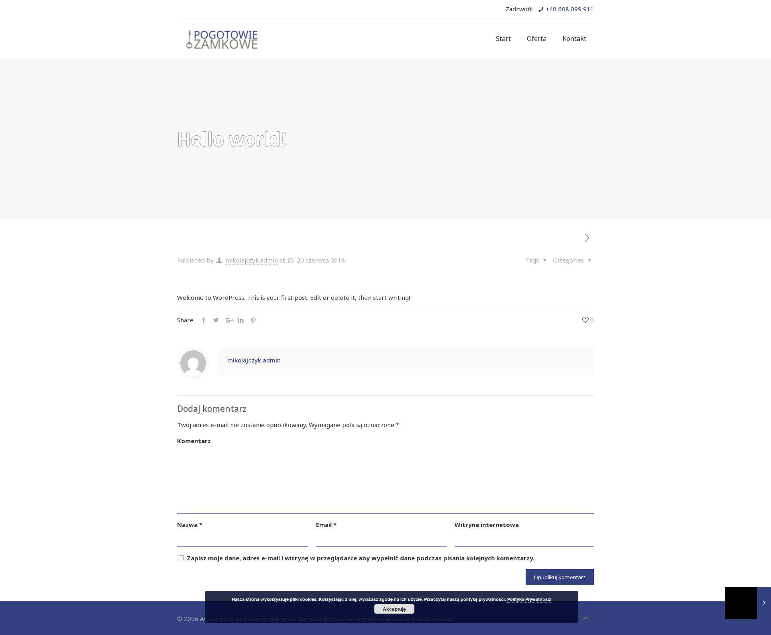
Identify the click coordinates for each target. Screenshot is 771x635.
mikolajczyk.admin (251, 260)
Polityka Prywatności (529, 599)
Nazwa (189, 525)
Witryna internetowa (487, 525)
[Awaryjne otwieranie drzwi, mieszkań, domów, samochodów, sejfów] (222, 38)
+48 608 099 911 (570, 9)
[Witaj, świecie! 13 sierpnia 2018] (748, 603)
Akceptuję (394, 609)
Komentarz (194, 441)
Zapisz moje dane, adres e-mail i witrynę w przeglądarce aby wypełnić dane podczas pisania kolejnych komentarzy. (360, 558)
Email (326, 525)
